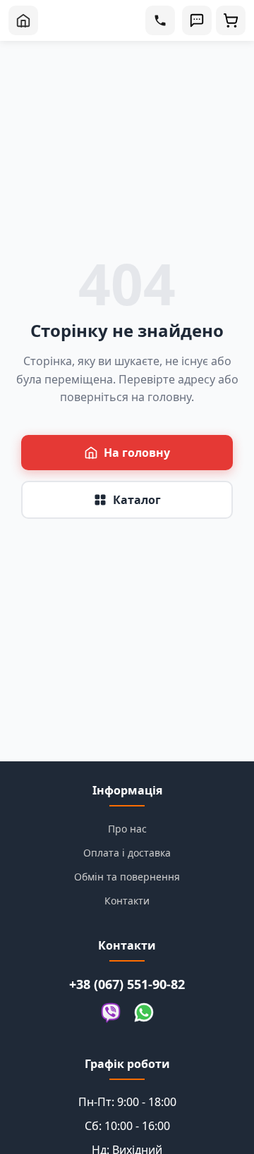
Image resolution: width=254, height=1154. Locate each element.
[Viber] (110, 1013)
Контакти (127, 900)
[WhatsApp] (144, 1013)
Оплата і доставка (127, 852)
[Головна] (23, 20)
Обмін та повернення (127, 876)
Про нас (127, 828)
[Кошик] (231, 20)
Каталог (137, 500)
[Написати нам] (197, 20)
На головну (137, 452)
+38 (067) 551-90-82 (127, 984)
